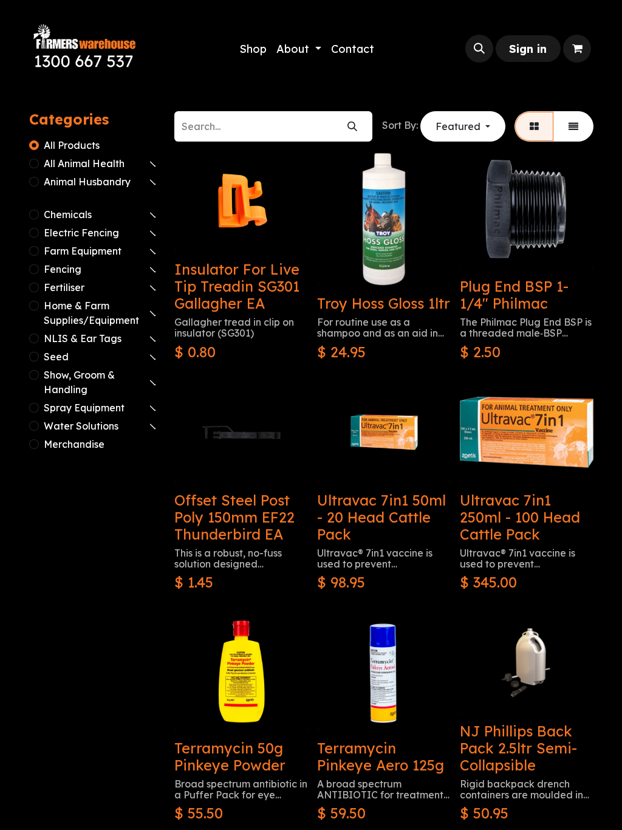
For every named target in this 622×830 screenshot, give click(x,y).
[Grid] (534, 126)
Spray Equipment (84, 408)
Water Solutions (81, 426)
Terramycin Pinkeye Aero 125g (380, 756)
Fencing (62, 269)
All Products (72, 145)
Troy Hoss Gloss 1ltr (383, 303)
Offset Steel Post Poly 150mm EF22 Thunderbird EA (234, 517)
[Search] (352, 126)
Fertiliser (64, 287)
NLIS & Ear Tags (82, 338)
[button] (479, 49)
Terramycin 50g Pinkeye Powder (229, 756)
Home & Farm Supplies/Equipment (91, 313)
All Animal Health (84, 163)
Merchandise (74, 444)
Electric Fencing (81, 233)
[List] (573, 126)
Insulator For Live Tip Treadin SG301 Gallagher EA (236, 286)
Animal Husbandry (87, 182)
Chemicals (68, 214)
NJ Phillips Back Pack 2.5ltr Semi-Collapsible (518, 748)
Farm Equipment (82, 251)
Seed (56, 357)
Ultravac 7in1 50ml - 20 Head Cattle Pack (381, 517)
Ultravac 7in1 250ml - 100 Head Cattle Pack (520, 517)
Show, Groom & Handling (79, 382)
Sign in (528, 49)
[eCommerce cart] (577, 49)
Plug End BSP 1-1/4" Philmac (514, 295)
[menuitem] (253, 49)
